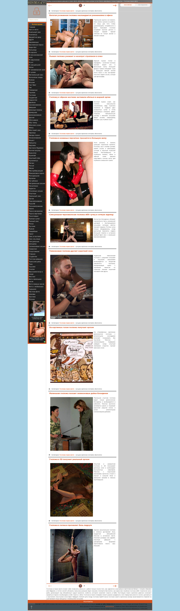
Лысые (31, 165)
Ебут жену (33, 122)
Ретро (31, 224)
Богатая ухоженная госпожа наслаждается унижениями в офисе (80, 15)
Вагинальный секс (36, 75)
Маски (31, 168)
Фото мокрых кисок (36, 284)
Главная (32, 27)
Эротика (32, 297)
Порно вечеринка (36, 211)
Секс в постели (35, 236)
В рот (31, 62)
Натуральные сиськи (37, 183)
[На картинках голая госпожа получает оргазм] (71, 358)
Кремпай (32, 155)
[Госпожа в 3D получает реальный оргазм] (71, 490)
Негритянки (33, 186)
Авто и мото (33, 29)
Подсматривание (35, 201)
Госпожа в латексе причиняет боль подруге (70, 525)
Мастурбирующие (36, 171)
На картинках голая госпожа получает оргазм (71, 327)
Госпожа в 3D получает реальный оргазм (69, 459)
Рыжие (31, 229)
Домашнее (33, 112)
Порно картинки (35, 213)
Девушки (32, 107)
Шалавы (32, 294)
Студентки (33, 256)
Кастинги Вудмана (36, 148)
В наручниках (34, 60)
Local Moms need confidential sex (37, 317)
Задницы (32, 133)
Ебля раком (33, 120)
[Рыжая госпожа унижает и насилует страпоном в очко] (71, 74)
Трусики (32, 266)
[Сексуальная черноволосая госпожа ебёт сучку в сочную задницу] (71, 230)
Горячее (32, 92)
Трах (31, 264)
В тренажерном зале (37, 70)
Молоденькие (34, 176)
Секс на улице (34, 239)
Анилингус (33, 34)
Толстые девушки (36, 259)
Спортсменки (34, 251)
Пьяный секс (34, 221)
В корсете (33, 52)
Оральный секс (35, 196)
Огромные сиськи (36, 191)
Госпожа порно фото (66, 11)
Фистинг (32, 276)
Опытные (32, 193)
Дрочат (31, 117)
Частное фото (34, 291)
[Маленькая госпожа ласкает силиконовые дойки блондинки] (71, 424)
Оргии (31, 198)
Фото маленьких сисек (35, 280)
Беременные (34, 42)
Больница (32, 50)
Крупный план (34, 158)
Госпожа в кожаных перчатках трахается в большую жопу (77, 138)
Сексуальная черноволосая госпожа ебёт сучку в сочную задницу (81, 214)
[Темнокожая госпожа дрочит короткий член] (71, 287)
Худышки (32, 289)
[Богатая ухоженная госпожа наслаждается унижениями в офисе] (71, 33)
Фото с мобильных (36, 286)
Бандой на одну (35, 37)
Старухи (32, 254)
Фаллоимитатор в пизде (36, 273)
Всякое (31, 80)
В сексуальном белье (34, 66)
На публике (33, 181)
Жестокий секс (35, 130)
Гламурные (33, 90)
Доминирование (35, 115)
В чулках (32, 72)
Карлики (32, 145)
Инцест (31, 140)
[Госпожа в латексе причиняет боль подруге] (71, 556)
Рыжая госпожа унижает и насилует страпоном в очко (75, 56)
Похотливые (33, 216)
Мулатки (32, 178)
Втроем (32, 82)
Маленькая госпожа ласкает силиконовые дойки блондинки (78, 393)
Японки (32, 299)
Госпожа (32, 95)
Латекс (31, 163)
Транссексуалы (35, 261)
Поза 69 (32, 204)
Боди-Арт (32, 47)
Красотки (32, 153)
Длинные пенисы (35, 110)
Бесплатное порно (36, 45)
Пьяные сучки (34, 219)
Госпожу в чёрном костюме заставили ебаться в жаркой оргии (79, 97)
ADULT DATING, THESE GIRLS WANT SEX (37, 339)
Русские (32, 226)
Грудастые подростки (33, 99)
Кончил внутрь (34, 150)
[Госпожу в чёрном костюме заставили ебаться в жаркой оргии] (71, 115)
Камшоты (32, 143)
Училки (32, 269)
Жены (31, 127)
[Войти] (36, 11)
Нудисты (32, 188)
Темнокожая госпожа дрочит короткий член (71, 251)
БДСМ (31, 40)
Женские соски (35, 125)
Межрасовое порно (36, 173)
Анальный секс (35, 32)
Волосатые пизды (36, 77)
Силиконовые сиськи (37, 246)
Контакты (88, 601)
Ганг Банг (32, 85)
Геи (30, 87)
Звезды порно (34, 135)
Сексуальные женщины (34, 243)
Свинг (31, 234)
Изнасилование (35, 138)
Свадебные (33, 231)
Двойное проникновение (35, 104)
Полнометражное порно (35, 207)
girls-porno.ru (109, 606)
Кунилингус (33, 160)
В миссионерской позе (36, 56)
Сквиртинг (33, 249)
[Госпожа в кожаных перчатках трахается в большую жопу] (71, 174)
